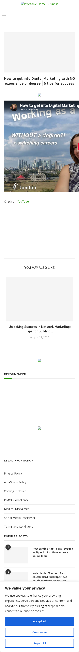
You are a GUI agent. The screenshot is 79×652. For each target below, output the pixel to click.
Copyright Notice (15, 491)
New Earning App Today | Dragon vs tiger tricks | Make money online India (52, 552)
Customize (39, 632)
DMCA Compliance (16, 500)
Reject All (39, 643)
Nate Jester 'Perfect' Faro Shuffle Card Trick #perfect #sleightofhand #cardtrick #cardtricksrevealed (49, 579)
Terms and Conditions (18, 526)
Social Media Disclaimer (19, 518)
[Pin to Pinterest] (41, 253)
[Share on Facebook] (33, 253)
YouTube (23, 201)
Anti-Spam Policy (15, 482)
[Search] (75, 14)
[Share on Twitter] (37, 253)
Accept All (39, 621)
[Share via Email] (44, 253)
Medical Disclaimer (16, 509)
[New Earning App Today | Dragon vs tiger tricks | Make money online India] (16, 555)
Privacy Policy (13, 473)
